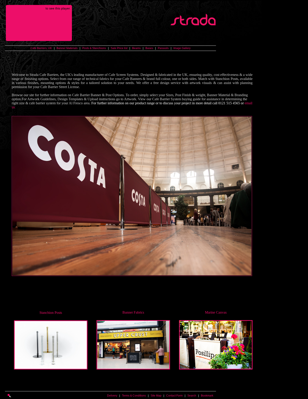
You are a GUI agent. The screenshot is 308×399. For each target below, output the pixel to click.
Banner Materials (67, 48)
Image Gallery (182, 48)
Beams (136, 48)
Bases (149, 48)
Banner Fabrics (133, 312)
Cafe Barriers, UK (41, 48)
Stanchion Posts (50, 313)
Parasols (163, 48)
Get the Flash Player (30, 8)
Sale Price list (119, 48)
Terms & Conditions (134, 395)
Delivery (112, 395)
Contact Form (174, 395)
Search (191, 395)
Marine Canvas (216, 312)
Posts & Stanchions (94, 48)
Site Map (156, 395)
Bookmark (207, 395)
